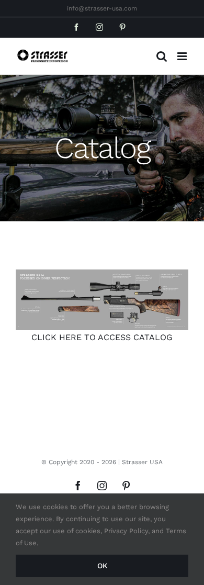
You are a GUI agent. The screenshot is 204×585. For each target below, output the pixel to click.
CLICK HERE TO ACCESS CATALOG (102, 337)
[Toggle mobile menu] (182, 56)
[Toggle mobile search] (161, 56)
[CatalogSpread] (102, 300)
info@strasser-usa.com (102, 8)
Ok (102, 565)
